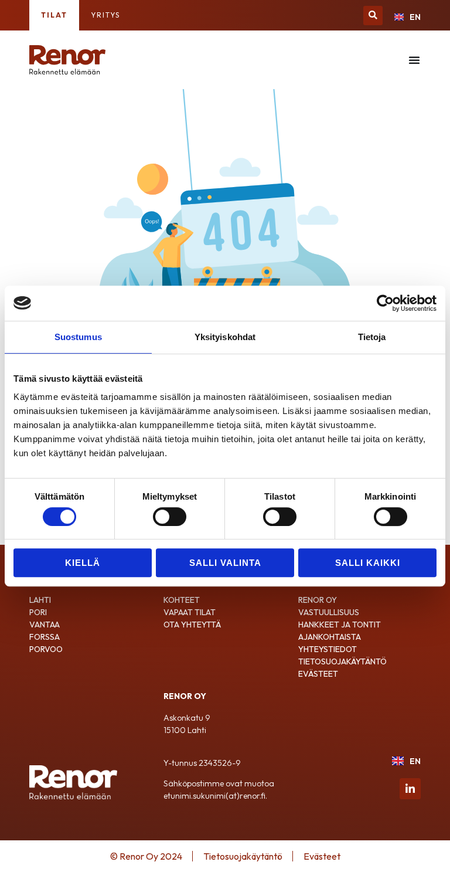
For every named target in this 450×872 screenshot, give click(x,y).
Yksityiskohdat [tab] (225, 337)
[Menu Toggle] (414, 60)
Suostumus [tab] (78, 337)
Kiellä (82, 563)
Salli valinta (225, 563)
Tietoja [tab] (372, 337)
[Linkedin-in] (410, 788)
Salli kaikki (367, 563)
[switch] (169, 516)
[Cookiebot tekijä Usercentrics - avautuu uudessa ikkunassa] (385, 303)
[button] (373, 15)
